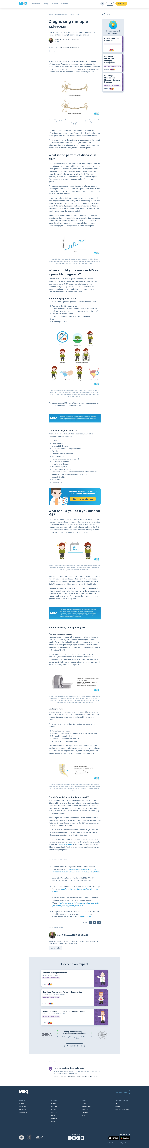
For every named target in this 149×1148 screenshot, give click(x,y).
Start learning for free (83, 499)
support (121, 1092)
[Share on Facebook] (94, 922)
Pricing (45, 3)
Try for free (121, 3)
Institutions (65, 3)
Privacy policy (85, 1109)
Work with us (22, 1109)
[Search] (102, 4)
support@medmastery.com (122, 1109)
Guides (53, 1115)
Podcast (53, 1109)
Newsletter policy (86, 1106)
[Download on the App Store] (113, 1138)
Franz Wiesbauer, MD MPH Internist (70, 47)
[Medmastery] (23, 4)
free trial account (65, 844)
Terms (83, 1115)
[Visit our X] (74, 1138)
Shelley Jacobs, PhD (60, 45)
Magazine (54, 1106)
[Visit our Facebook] (70, 1138)
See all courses (74, 1046)
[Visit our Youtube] (82, 1138)
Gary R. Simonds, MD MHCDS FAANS (67, 39)
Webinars (54, 1112)
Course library (35, 3)
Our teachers (22, 1106)
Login (110, 3)
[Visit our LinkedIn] (78, 1138)
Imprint (84, 1103)
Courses (53, 1103)
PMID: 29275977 (86, 917)
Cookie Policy (85, 1112)
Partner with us (23, 1112)
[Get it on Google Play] (125, 1138)
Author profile (55, 948)
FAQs (116, 1103)
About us (21, 1103)
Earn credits (54, 3)
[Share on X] (90, 922)
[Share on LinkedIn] (99, 922)
